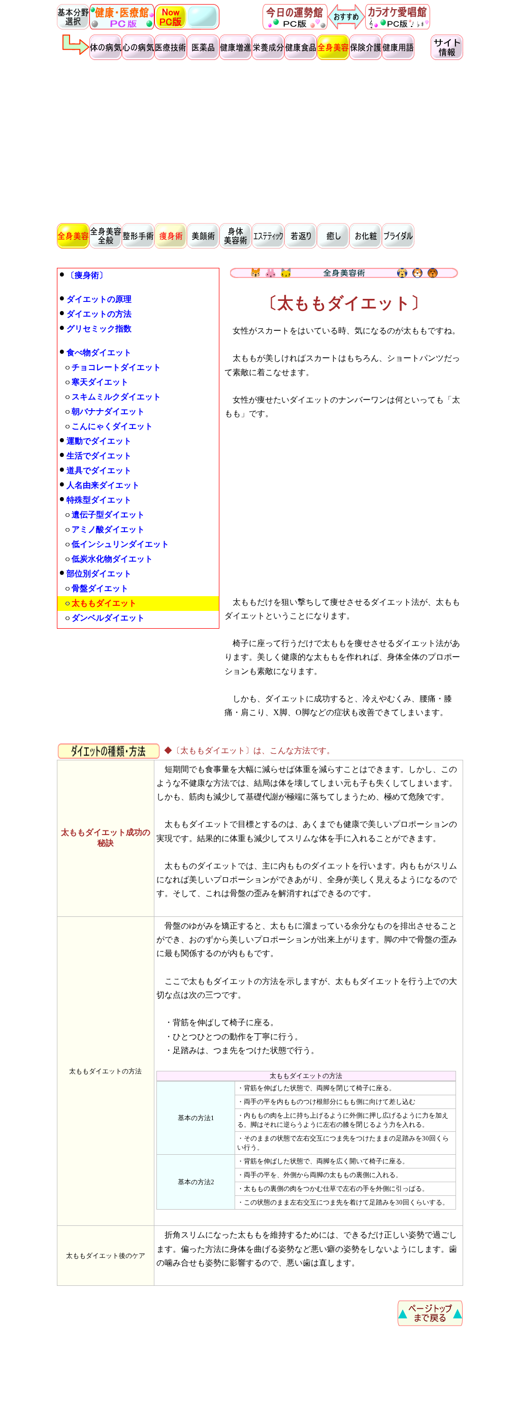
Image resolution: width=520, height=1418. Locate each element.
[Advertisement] (260, 140)
